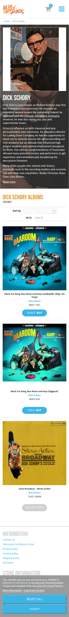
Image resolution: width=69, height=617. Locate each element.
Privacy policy (10, 548)
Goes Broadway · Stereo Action (34, 488)
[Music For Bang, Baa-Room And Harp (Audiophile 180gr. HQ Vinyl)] (34, 258)
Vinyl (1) (39, 218)
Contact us (9, 539)
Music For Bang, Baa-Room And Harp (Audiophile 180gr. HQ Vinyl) (34, 295)
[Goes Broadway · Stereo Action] (34, 453)
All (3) (29, 218)
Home (7, 21)
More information (12, 590)
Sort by (17, 210)
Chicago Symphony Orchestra (41, 115)
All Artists (8, 562)
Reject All (34, 599)
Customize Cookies (34, 590)
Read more (9, 181)
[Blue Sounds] (13, 9)
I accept (34, 609)
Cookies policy (10, 553)
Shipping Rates (11, 558)
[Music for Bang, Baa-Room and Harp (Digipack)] (34, 356)
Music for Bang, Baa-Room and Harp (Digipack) (34, 391)
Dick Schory (34, 301)
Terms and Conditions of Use (18, 544)
